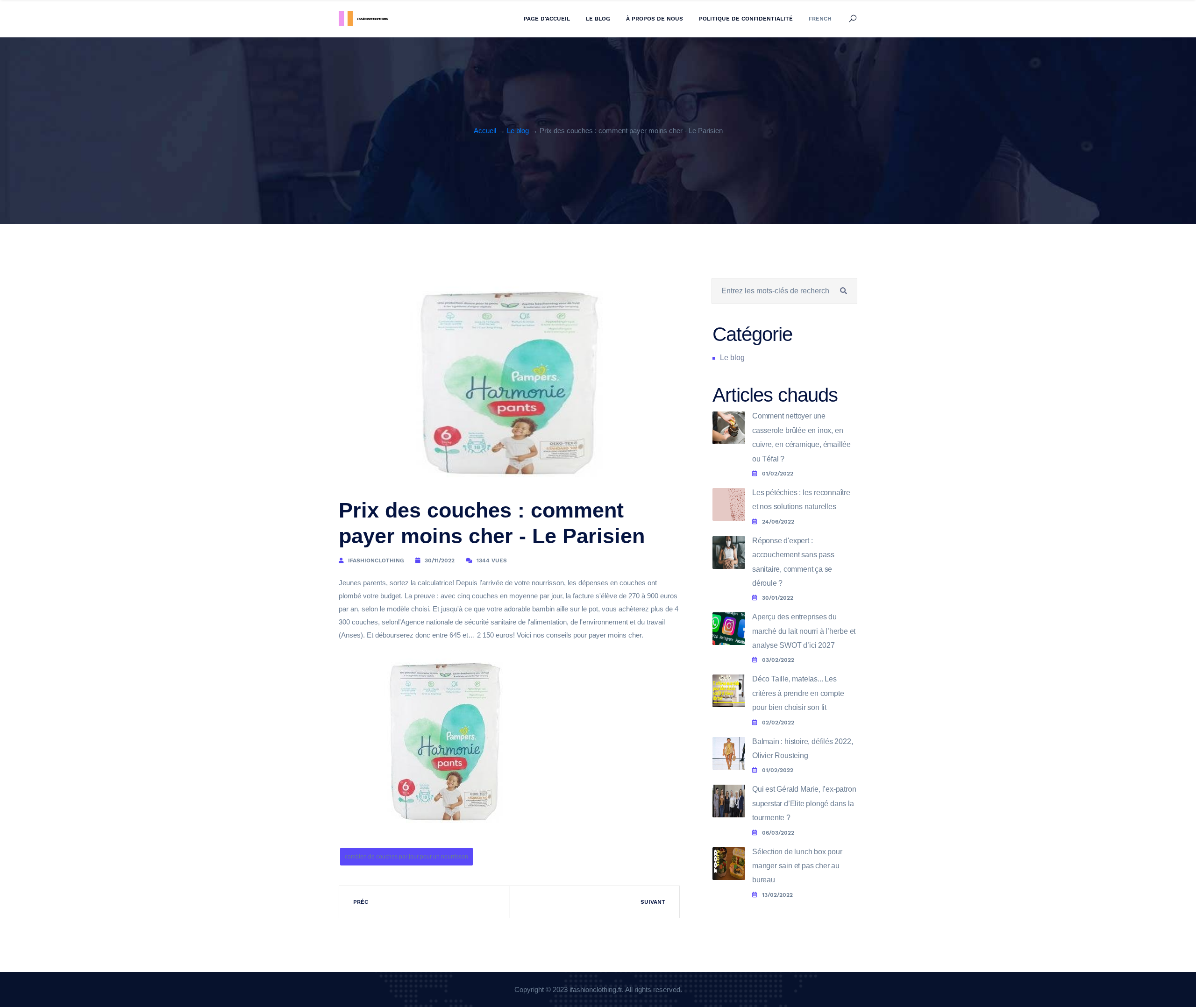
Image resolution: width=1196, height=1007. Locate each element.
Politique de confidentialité (746, 18)
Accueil (485, 131)
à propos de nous (654, 18)
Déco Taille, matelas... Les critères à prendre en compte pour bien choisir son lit (798, 693)
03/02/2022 (778, 660)
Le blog (598, 18)
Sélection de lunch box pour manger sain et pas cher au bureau (797, 866)
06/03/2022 (778, 833)
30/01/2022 (777, 598)
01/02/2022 (777, 473)
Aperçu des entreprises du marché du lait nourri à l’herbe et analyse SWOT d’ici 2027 (803, 631)
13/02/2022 (777, 895)
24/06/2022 (778, 522)
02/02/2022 (778, 722)
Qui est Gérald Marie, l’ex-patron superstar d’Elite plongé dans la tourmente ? (804, 803)
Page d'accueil (547, 18)
